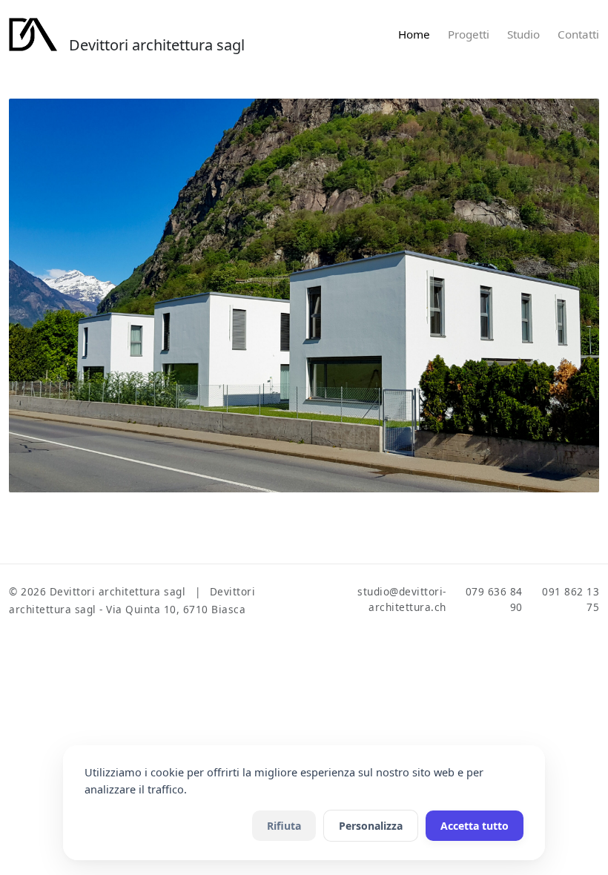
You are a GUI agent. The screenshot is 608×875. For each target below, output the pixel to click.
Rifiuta (284, 826)
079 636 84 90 (494, 598)
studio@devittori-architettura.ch (401, 598)
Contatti (578, 34)
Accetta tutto (474, 826)
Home (414, 34)
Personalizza (371, 826)
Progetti (468, 34)
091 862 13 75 (570, 598)
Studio (523, 34)
